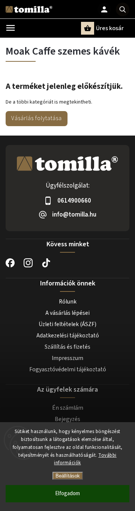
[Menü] (10, 28)
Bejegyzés (67, 419)
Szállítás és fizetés (67, 347)
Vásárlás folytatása (36, 118)
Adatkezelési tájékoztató (67, 335)
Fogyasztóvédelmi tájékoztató (67, 369)
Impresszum (67, 358)
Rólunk (67, 301)
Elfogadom (67, 493)
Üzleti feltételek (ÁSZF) (67, 324)
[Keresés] (122, 9)
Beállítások (68, 476)
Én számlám (67, 408)
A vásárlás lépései (67, 313)
